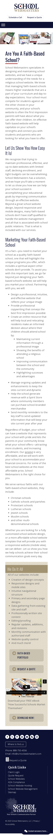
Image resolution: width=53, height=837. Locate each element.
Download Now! (25, 718)
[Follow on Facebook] (7, 737)
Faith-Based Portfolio (23, 655)
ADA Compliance (16, 782)
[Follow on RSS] (32, 737)
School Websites (16, 778)
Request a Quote (34, 17)
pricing (29, 452)
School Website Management (22, 788)
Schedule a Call (15, 17)
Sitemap (12, 792)
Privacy (36, 821)
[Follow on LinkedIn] (22, 737)
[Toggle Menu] (3, 25)
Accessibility (10, 824)
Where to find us (16, 744)
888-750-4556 (20, 750)
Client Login (14, 772)
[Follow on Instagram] (37, 737)
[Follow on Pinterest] (17, 737)
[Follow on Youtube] (27, 737)
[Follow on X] (12, 737)
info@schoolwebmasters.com (26, 753)
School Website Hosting (20, 785)
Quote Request (15, 775)
